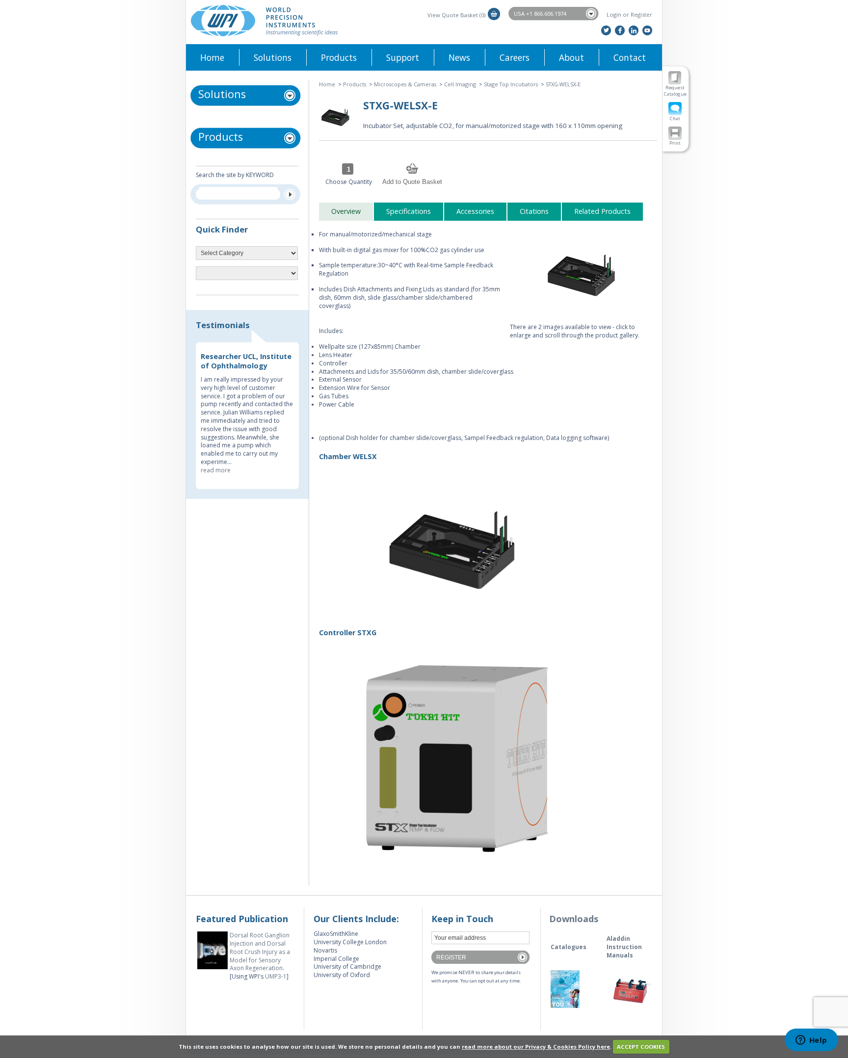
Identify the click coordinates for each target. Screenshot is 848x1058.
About (571, 57)
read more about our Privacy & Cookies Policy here (536, 1046)
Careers (515, 57)
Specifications (408, 211)
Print (675, 143)
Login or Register (629, 14)
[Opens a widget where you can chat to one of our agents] (811, 1041)
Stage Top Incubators (511, 84)
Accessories (475, 211)
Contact (629, 57)
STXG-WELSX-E (563, 84)
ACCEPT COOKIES (641, 1046)
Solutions (273, 57)
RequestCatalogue (675, 90)
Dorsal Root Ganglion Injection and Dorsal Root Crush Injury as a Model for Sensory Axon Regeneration (260, 951)
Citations (534, 211)
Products (339, 57)
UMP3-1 (276, 976)
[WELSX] (583, 272)
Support (402, 57)
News (459, 57)
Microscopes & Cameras (405, 84)
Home (212, 57)
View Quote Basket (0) (456, 15)
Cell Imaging (460, 84)
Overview (346, 211)
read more (216, 470)
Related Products (602, 211)
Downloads (573, 919)
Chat (675, 118)
